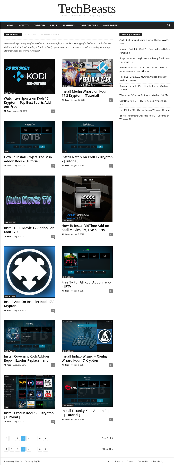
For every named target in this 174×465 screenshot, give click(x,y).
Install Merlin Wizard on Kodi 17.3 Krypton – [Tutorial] (84, 93)
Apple (53, 25)
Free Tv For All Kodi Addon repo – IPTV (86, 284)
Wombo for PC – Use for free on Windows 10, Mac (144, 95)
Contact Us (142, 461)
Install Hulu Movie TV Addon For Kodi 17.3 (29, 230)
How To (24, 25)
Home (27, 34)
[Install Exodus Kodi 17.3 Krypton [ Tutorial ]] (29, 392)
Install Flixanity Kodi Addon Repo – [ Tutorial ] (87, 413)
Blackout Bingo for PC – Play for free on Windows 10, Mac (144, 88)
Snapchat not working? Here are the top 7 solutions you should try (144, 60)
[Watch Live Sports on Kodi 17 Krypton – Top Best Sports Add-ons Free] (29, 76)
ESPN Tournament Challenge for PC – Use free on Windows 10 (144, 117)
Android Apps (89, 25)
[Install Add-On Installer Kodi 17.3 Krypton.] (29, 272)
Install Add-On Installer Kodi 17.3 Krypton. (29, 304)
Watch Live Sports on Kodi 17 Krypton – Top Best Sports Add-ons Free (28, 102)
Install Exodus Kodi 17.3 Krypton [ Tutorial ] (29, 415)
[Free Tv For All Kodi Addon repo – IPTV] (87, 262)
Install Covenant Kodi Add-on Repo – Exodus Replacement (26, 358)
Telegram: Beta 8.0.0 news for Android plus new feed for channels (142, 79)
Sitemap (130, 461)
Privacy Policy (157, 461)
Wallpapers (111, 25)
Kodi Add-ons (45, 34)
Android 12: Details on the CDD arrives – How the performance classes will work (143, 69)
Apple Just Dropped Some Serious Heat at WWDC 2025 (144, 42)
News (9, 25)
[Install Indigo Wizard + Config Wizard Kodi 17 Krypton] (87, 336)
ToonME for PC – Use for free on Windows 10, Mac (144, 110)
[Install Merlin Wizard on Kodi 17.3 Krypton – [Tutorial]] (87, 73)
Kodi (34, 34)
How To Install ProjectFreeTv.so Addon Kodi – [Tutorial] (28, 159)
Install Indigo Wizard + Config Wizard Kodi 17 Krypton (84, 358)
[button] (168, 25)
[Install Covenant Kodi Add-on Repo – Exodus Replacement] (29, 336)
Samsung (69, 25)
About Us (119, 461)
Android (39, 25)
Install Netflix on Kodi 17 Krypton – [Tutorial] (87, 159)
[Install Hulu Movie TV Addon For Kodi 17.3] (29, 200)
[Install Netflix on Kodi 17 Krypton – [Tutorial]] (87, 137)
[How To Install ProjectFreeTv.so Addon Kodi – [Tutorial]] (29, 137)
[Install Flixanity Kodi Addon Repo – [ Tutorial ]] (87, 391)
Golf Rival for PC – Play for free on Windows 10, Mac (143, 103)
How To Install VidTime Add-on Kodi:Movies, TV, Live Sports (85, 227)
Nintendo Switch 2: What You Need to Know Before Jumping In (144, 51)
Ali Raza (7, 111)
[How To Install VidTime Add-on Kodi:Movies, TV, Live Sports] (87, 199)
